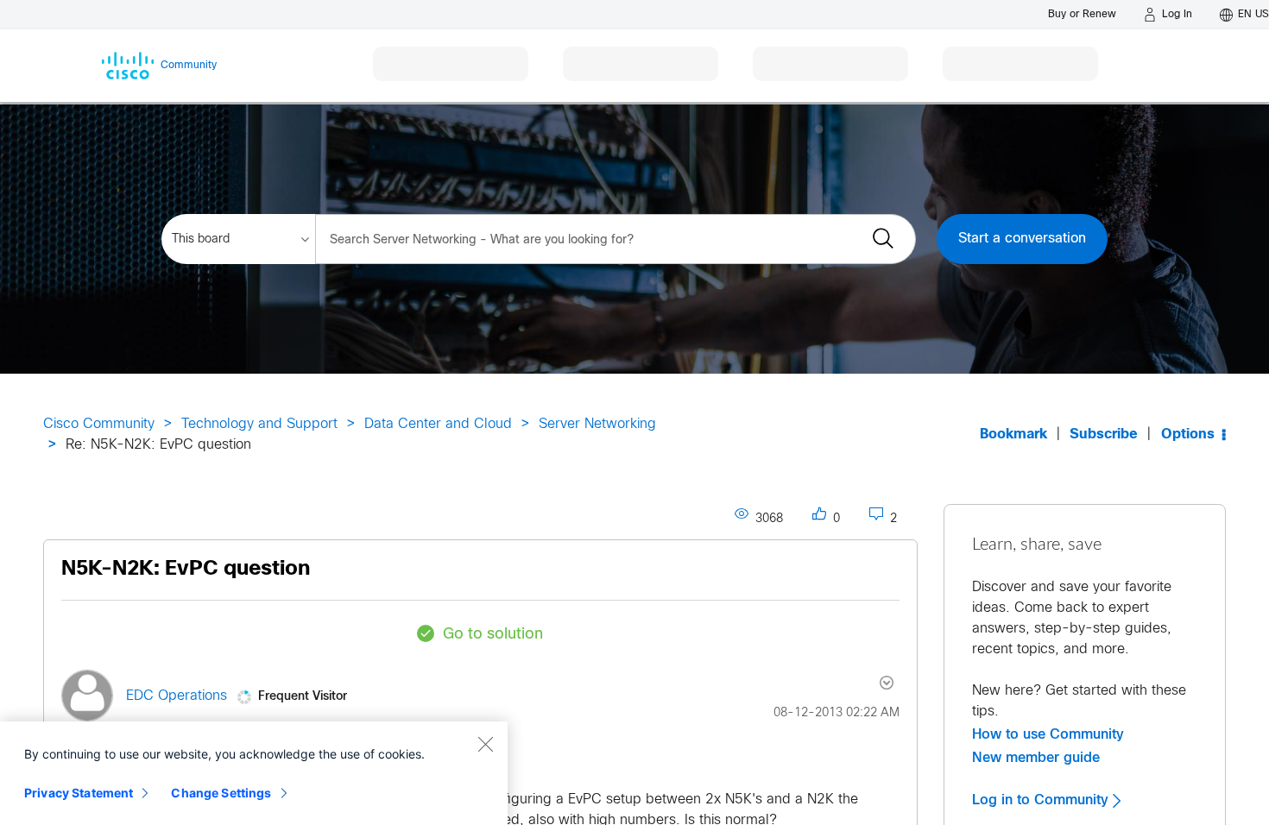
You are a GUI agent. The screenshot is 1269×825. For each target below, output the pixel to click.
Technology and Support (259, 424)
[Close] (485, 744)
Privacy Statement (78, 792)
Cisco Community (99, 424)
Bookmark (1013, 434)
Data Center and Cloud (438, 424)
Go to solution (493, 634)
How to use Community (1048, 734)
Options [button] (1188, 434)
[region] (254, 773)
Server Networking (597, 424)
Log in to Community (1042, 799)
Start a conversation (1022, 238)
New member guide (1036, 757)
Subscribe (1104, 434)
